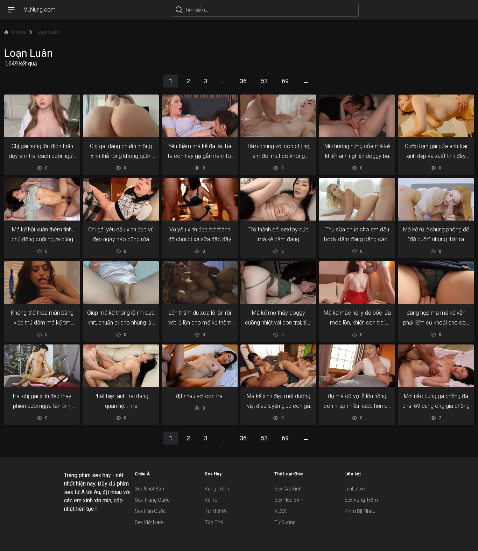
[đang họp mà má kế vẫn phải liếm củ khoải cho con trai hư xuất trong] (436, 282)
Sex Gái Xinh (288, 488)
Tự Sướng (285, 522)
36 (243, 81)
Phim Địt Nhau (359, 511)
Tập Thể (214, 522)
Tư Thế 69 (216, 511)
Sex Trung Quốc (152, 500)
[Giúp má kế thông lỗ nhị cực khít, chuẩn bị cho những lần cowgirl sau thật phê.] (121, 282)
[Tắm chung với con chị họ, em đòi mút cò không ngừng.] (278, 116)
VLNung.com (40, 9)
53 (264, 81)
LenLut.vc (354, 488)
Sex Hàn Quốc (150, 511)
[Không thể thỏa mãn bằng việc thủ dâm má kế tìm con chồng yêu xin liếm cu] (42, 282)
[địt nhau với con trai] (200, 366)
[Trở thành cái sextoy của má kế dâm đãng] (278, 199)
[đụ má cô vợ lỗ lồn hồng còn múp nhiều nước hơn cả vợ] (357, 366)
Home (19, 32)
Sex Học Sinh (288, 500)
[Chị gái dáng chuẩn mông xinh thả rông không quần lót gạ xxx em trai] (121, 116)
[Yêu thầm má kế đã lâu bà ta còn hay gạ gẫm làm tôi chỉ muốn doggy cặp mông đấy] (200, 116)
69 (285, 81)
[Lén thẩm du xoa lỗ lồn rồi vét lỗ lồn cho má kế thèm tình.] (200, 282)
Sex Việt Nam (149, 522)
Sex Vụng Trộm (361, 500)
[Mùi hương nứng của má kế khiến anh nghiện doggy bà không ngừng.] (357, 116)
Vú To (211, 500)
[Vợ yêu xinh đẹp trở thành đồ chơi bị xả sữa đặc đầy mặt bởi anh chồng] (200, 199)
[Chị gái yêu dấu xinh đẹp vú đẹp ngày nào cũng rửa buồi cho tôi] (121, 199)
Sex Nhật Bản (149, 488)
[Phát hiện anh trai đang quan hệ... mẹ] (121, 366)
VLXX (280, 511)
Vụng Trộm (217, 488)
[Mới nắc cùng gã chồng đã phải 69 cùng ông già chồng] (436, 366)
